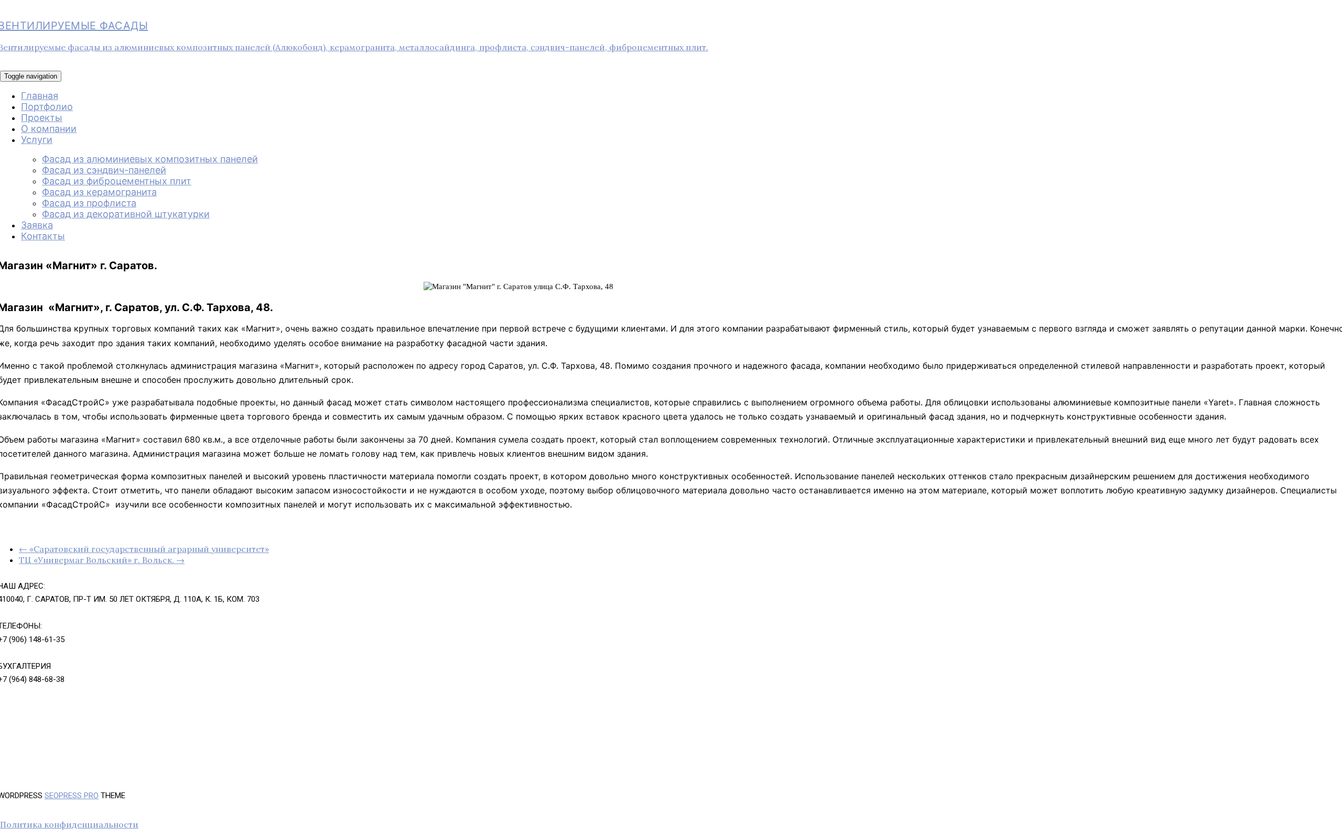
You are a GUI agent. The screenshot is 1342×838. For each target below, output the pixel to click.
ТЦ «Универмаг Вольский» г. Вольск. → (102, 560)
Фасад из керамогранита (99, 191)
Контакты (43, 235)
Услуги (36, 139)
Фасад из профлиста (89, 202)
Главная (39, 95)
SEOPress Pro (72, 795)
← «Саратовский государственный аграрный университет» (144, 549)
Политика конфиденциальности (69, 824)
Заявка (37, 224)
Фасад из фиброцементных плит (116, 180)
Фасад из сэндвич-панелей (104, 169)
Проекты (41, 117)
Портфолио (47, 106)
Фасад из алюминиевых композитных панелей (150, 158)
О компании (49, 128)
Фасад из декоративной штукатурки (126, 213)
